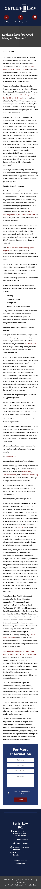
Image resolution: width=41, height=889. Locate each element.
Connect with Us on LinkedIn (21, 848)
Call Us (6, 22)
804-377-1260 (22, 839)
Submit (20, 799)
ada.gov (20, 527)
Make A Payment (20, 22)
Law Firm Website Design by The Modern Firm (20, 885)
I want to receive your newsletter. (22, 793)
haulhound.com (11, 456)
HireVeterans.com (9, 475)
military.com (26, 472)
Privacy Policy (20, 882)
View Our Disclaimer (28, 880)
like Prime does (30, 344)
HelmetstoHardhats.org (29, 475)
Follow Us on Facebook (18, 854)
